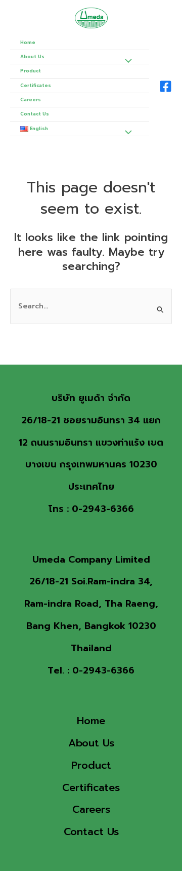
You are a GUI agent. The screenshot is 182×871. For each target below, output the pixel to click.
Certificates (35, 85)
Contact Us (34, 113)
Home (27, 42)
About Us (32, 56)
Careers (30, 99)
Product (30, 70)
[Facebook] (165, 86)
